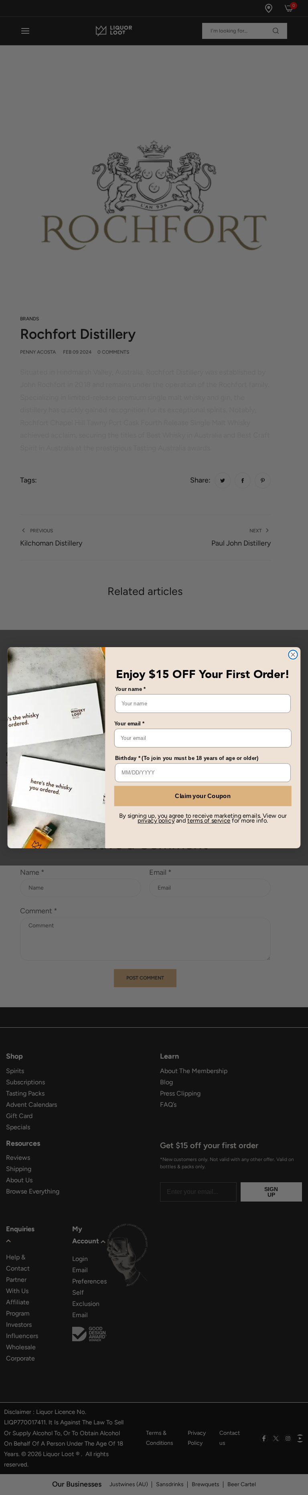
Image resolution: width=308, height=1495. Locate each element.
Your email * (129, 723)
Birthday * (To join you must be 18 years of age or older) (187, 758)
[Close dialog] (292, 654)
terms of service (209, 820)
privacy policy (156, 820)
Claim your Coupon (203, 795)
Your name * (130, 689)
